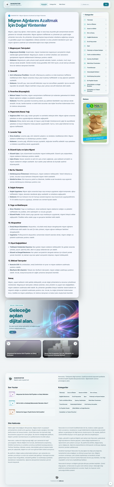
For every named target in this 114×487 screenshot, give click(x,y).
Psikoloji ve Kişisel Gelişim (97, 396)
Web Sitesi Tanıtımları (95, 400)
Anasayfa (44, 4)
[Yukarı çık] (110, 483)
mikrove (61, 481)
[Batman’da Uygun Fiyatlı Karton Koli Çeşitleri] (12, 412)
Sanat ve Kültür (83, 392)
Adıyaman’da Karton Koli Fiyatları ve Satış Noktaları (32, 394)
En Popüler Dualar (64, 408)
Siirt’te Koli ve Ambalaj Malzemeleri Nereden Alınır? (32, 403)
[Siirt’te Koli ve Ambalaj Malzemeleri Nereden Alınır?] (12, 403)
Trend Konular (63, 404)
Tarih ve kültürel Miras (65, 400)
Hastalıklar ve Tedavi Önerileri (67, 412)
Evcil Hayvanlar (76, 396)
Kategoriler (53, 4)
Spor (85, 396)
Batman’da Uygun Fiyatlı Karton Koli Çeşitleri (30, 412)
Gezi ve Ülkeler (71, 392)
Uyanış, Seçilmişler (80, 400)
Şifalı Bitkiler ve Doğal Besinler (81, 408)
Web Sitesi (62, 4)
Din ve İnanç (93, 392)
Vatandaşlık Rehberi (76, 404)
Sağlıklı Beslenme (64, 396)
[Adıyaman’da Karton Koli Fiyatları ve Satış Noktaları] (12, 394)
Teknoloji (62, 392)
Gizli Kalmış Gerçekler (91, 404)
